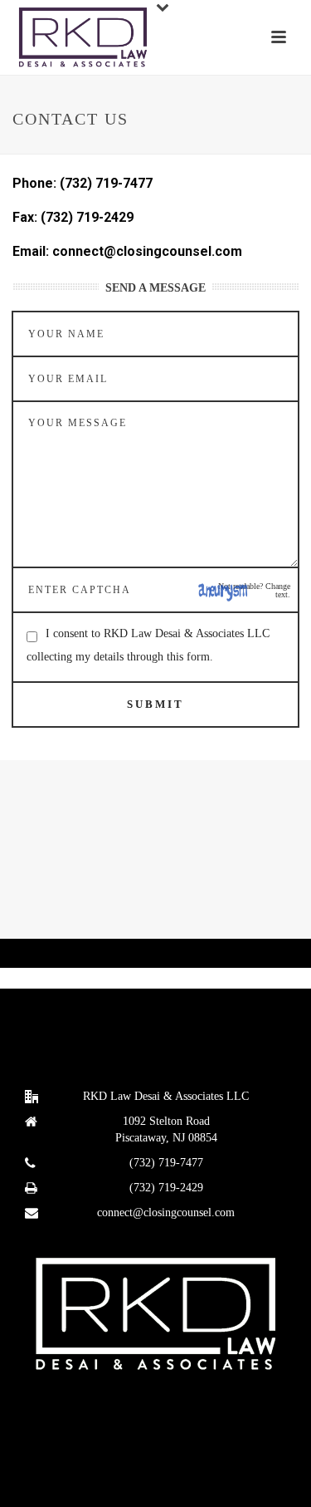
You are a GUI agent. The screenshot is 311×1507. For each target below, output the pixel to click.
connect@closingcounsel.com (166, 1212)
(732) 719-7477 (166, 1162)
